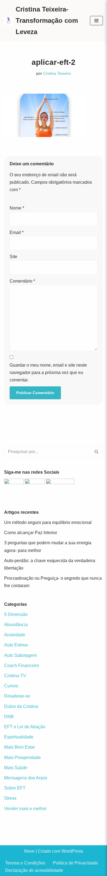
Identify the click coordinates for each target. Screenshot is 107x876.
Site (13, 256)
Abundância (16, 624)
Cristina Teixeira (57, 73)
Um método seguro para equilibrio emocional (48, 522)
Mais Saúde (15, 767)
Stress (10, 798)
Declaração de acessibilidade (34, 870)
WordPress (72, 851)
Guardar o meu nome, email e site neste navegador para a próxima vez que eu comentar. (48, 372)
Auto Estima (16, 645)
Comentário (22, 281)
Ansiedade (14, 634)
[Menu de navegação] (96, 20)
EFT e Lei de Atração (24, 726)
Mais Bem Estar (19, 747)
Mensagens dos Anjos (25, 777)
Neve (29, 851)
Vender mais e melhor (25, 808)
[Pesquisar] (97, 451)
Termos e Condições (25, 863)
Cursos (11, 685)
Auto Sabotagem (20, 655)
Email (17, 232)
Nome (17, 208)
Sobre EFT (15, 788)
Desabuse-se (17, 696)
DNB (9, 716)
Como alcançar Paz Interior (30, 532)
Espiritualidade (18, 737)
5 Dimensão (16, 614)
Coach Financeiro (21, 665)
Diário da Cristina (21, 706)
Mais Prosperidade (22, 757)
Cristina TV (15, 675)
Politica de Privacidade (75, 863)
